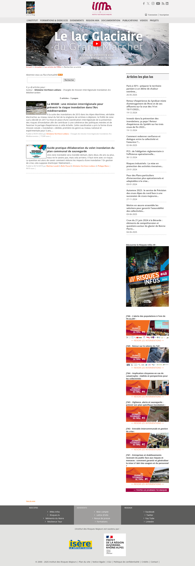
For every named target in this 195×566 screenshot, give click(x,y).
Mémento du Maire (54, 518)
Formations (102, 521)
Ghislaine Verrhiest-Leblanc (57, 134)
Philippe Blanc (103, 166)
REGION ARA (92, 20)
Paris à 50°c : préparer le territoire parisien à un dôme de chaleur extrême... (143, 88)
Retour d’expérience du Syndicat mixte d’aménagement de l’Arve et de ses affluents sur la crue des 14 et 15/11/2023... (146, 105)
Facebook (149, 511)
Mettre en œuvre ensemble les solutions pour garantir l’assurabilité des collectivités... (145, 208)
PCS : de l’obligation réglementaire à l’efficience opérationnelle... (145, 153)
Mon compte (102, 511)
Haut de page (30, 501)
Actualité (38, 67)
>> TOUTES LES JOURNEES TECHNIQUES (150, 490)
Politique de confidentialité (126, 561)
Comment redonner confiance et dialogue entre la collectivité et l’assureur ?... (143, 139)
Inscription (164, 15)
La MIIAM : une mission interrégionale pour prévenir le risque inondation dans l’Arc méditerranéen (75, 107)
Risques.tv (54, 515)
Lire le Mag (30, 15)
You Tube (149, 518)
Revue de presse (102, 518)
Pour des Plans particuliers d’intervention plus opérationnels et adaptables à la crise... (145, 178)
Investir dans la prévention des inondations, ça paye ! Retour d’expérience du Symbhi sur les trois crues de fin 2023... (144, 122)
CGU (109, 561)
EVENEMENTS (77, 20)
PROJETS (154, 20)
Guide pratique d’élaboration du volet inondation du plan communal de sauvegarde (80, 149)
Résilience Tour (54, 521)
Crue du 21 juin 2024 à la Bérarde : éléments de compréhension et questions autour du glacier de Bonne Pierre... (145, 224)
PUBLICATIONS (130, 20)
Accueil (29, 67)
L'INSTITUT (32, 20)
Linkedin (150, 521)
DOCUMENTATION (110, 20)
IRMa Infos (54, 511)
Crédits (145, 561)
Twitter (149, 515)
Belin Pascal (66, 166)
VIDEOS (144, 20)
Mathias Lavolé (52, 166)
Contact (155, 561)
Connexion (152, 15)
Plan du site (84, 561)
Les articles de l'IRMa (53, 67)
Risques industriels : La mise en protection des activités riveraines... (144, 165)
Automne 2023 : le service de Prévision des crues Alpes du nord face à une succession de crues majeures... (146, 193)
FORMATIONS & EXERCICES (54, 20)
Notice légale (99, 561)
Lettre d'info (102, 515)
